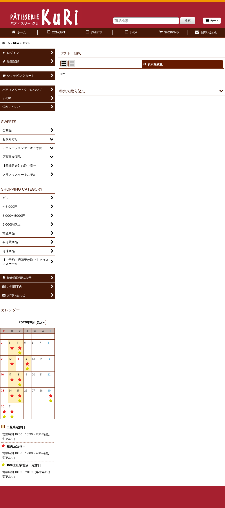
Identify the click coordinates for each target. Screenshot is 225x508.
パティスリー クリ (41, 15)
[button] (141, 90)
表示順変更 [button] (155, 64)
